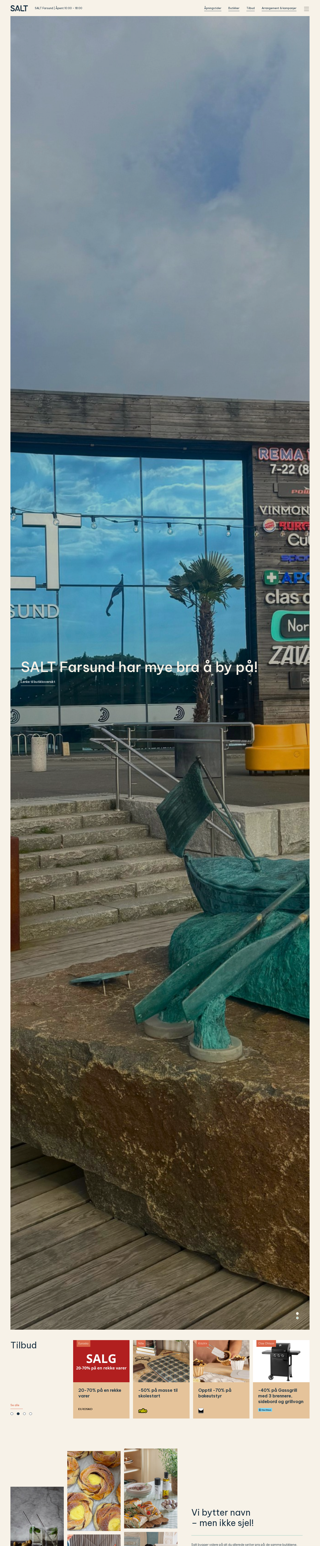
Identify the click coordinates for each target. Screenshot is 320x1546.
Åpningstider (212, 8)
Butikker (233, 8)
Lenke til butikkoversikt (38, 682)
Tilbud (250, 8)
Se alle (14, 1405)
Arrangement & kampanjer (279, 8)
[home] (19, 8)
